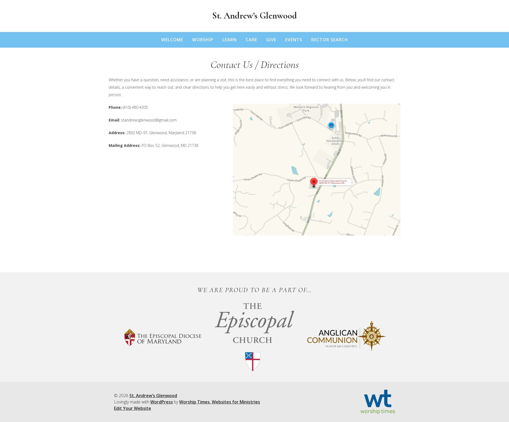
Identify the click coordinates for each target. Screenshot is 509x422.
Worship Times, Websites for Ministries (219, 402)
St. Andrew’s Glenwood (254, 15)
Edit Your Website (132, 408)
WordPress (161, 402)
